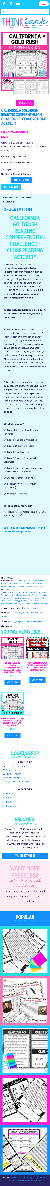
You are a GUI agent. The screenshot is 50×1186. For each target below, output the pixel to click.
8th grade (14, 595)
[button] (44, 3)
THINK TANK (16, 1177)
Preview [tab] (26, 197)
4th (9, 592)
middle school (12, 601)
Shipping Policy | (32, 1177)
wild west (44, 604)
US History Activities (16, 586)
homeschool (33, 598)
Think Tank (33, 601)
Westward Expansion (30, 604)
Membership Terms (16, 777)
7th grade (5, 595)
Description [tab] (10, 197)
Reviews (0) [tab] (10, 202)
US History (17, 604)
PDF (11, 626)
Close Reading (19, 581)
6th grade (42, 592)
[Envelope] (18, 3)
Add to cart (21, 180)
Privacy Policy (13, 773)
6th (35, 592)
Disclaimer (11, 770)
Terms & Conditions (16, 766)
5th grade (29, 592)
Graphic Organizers (18, 598)
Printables (37, 621)
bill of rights (33, 595)
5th (23, 592)
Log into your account (18, 781)
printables (23, 601)
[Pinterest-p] (10, 3)
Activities (11, 621)
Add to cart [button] (12, 682)
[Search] (46, 11)
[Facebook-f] (3, 3)
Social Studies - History (29, 583)
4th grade (16, 592)
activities (23, 595)
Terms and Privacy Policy (28, 1180)
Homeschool (30, 608)
